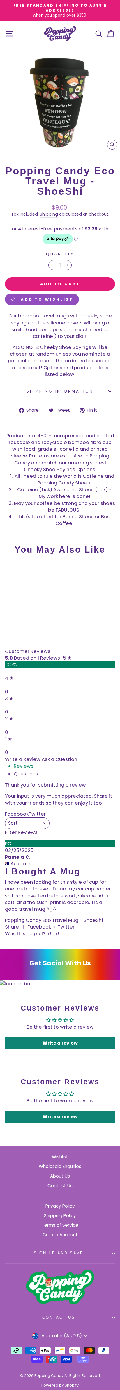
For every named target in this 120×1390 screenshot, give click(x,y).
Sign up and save (59, 1253)
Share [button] (12, 927)
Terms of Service (60, 1225)
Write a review (60, 1043)
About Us (60, 1176)
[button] (49, 933)
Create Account (60, 1235)
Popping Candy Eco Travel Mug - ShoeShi (54, 920)
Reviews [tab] (23, 766)
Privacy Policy (60, 1206)
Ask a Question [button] (59, 759)
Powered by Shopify (60, 1385)
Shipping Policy (60, 1216)
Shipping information (60, 391)
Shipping (49, 214)
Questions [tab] (26, 774)
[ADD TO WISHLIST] (12, 570)
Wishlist (60, 1157)
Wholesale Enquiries (60, 1166)
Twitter (66, 927)
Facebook (39, 927)
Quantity (60, 254)
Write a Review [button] (22, 759)
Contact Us (60, 1186)
